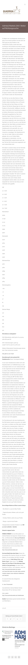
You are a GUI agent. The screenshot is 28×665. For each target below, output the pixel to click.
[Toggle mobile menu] (25, 4)
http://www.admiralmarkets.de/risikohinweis (13, 595)
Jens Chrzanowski (8, 584)
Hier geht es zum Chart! (8, 353)
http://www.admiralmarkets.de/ (10, 549)
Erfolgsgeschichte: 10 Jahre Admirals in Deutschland (7, 637)
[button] (3, 639)
